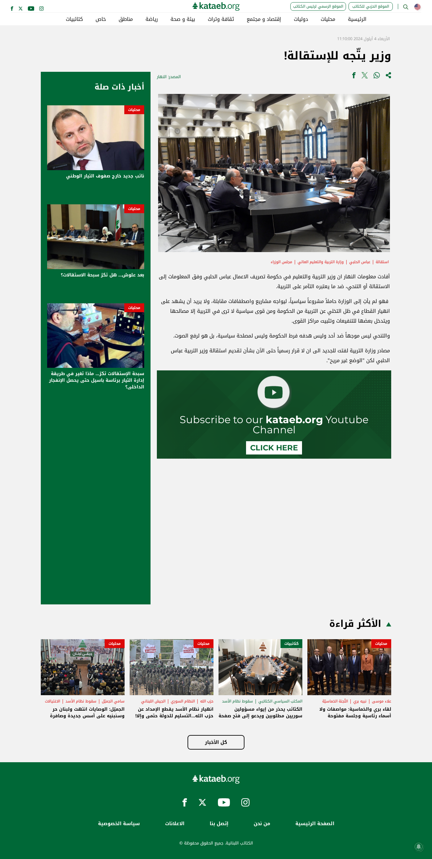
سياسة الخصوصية (119, 823)
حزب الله (206, 701)
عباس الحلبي (359, 261)
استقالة (382, 261)
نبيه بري (360, 701)
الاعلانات (174, 823)
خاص (101, 19)
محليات (328, 19)
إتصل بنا (219, 823)
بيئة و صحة (182, 19)
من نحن (262, 823)
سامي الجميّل (113, 701)
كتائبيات (74, 19)
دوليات (301, 19)
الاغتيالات (52, 701)
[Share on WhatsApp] (376, 77)
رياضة (151, 19)
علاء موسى (381, 701)
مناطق (126, 19)
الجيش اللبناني (153, 701)
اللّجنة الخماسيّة (335, 701)
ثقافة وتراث (221, 19)
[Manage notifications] (419, 847)
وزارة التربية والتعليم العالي (321, 261)
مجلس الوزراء (281, 261)
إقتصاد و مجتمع (264, 19)
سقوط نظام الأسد (237, 701)
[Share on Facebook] (354, 77)
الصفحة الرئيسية (314, 823)
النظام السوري (183, 701)
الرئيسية (357, 19)
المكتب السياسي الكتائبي (280, 701)
